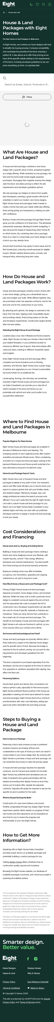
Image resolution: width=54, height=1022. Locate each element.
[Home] (43, 4)
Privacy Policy (9, 982)
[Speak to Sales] (31, 4)
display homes (15, 862)
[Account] (37, 4)
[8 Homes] (9, 4)
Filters (29, 97)
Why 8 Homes (34, 973)
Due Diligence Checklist (38, 982)
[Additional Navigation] (49, 4)
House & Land (9, 973)
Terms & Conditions (11, 988)
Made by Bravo (37, 988)
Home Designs (9, 968)
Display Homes (34, 968)
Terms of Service (27, 1002)
